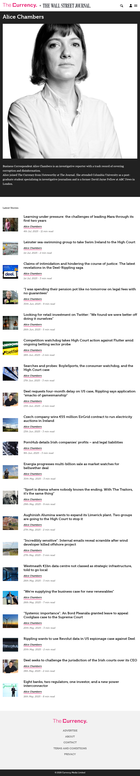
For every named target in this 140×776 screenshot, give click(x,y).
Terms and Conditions (70, 748)
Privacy (70, 754)
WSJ (46, 4)
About (70, 736)
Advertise (70, 730)
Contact (70, 742)
